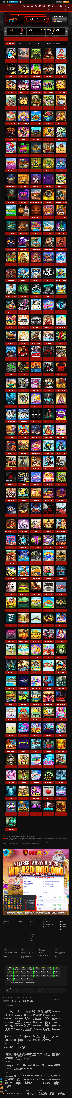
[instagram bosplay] (1, 1084)
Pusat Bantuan (6, 925)
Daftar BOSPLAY (5, 842)
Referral (20, 925)
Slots (28, 8)
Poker (57, 8)
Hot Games (24, 8)
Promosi (20, 921)
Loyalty (20, 923)
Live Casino (32, 8)
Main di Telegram (14, 1)
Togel (40, 8)
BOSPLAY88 (47, 926)
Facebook (64, 924)
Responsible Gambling (7, 923)
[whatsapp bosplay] (1, 1081)
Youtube (63, 929)
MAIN (12, 51)
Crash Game (48, 9)
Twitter (63, 921)
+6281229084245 (49, 921)
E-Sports (61, 8)
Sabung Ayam (65, 9)
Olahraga (44, 8)
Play (11, 21)
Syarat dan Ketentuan (7, 928)
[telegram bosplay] (1, 1079)
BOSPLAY (4, 838)
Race (36, 8)
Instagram (64, 926)
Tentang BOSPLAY (6, 921)
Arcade (52, 8)
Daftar (65, 1)
